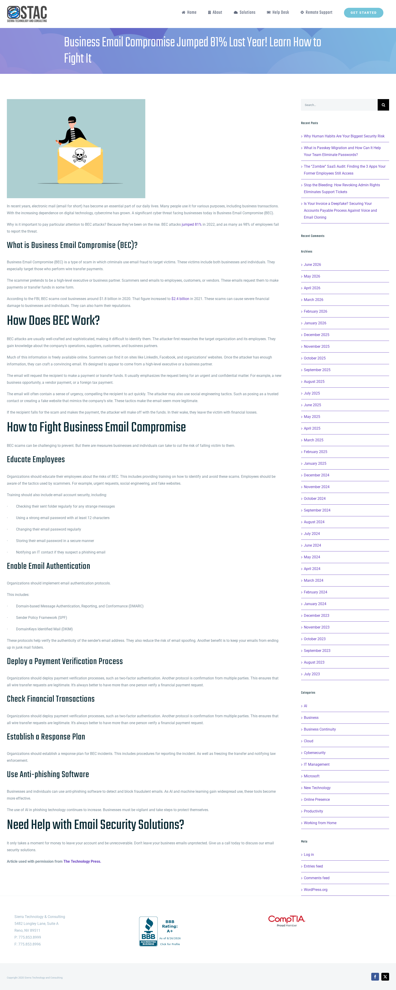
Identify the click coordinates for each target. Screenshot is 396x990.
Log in (309, 854)
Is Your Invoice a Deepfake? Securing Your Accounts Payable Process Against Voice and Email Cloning (340, 210)
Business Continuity (320, 729)
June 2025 (312, 405)
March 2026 (313, 300)
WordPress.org (315, 889)
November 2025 (317, 346)
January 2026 (315, 323)
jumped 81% (192, 224)
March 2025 (313, 440)
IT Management (317, 764)
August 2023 (314, 662)
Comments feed (317, 878)
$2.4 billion (180, 299)
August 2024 (314, 522)
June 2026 (312, 264)
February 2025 (315, 452)
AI (305, 706)
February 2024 (315, 592)
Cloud (308, 741)
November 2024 (317, 487)
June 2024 (312, 545)
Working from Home (320, 823)
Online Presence (317, 799)
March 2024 (313, 580)
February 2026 (315, 311)
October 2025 (315, 358)
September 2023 (317, 650)
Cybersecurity (315, 753)
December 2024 (316, 475)
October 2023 (315, 639)
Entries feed (313, 866)
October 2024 (315, 498)
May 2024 (312, 557)
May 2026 (312, 276)
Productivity (313, 811)
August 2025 (314, 381)
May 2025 (312, 416)
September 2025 (317, 370)
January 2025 (315, 463)
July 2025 (312, 393)
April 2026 (312, 288)
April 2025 (312, 428)
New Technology (317, 788)
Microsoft (311, 776)
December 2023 (316, 615)
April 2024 (312, 569)
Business (311, 717)
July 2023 (312, 674)
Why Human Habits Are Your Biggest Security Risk (344, 136)
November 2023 (317, 627)
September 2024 (317, 510)
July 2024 (312, 533)
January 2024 (315, 604)
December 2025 (316, 335)
